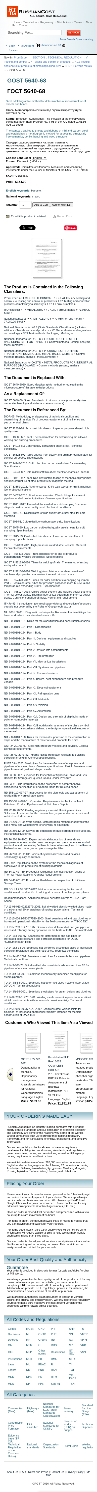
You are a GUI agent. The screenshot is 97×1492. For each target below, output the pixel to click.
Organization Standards (50, 1446)
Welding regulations (88, 1446)
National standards (15, 318)
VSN (83, 1352)
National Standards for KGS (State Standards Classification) (40, 327)
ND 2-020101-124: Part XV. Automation (27, 710)
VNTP (84, 1334)
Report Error (64, 216)
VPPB (83, 1339)
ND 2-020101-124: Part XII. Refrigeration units (31, 693)
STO (72, 1358)
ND (28, 1369)
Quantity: (12, 204)
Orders (42, 1339)
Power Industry (69, 1410)
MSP (29, 1352)
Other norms (42, 1352)
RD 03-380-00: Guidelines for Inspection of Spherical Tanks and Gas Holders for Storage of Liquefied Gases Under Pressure (45, 776)
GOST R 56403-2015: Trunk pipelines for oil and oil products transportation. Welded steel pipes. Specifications (40, 555)
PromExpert (21, 57)
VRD (83, 1345)
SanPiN (55, 1383)
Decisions (14, 1334)
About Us (12, 1471)
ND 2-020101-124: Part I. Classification (27, 626)
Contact (23, 25)
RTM (54, 1376)
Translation (30, 22)
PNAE (42, 1364)
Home (16, 22)
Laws (11, 1364)
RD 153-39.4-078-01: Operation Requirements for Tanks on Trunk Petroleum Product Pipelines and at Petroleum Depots (44, 803)
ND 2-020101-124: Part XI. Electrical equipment (32, 687)
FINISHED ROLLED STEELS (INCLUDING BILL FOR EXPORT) (41, 340)
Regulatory (46, 22)
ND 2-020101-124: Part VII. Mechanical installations (35, 661)
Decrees (13, 1339)
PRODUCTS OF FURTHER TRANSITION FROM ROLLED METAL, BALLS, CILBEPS (41, 352)
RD (53, 1339)
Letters (12, 1369)
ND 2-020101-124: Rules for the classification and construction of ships (47, 620)
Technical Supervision (89, 1426)
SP (71, 1345)
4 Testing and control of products (51, 61)
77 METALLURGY (34, 309)
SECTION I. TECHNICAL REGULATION (57, 57)
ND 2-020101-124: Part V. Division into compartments (36, 649)
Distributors (64, 22)
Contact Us (57, 1471)
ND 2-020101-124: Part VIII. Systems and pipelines (34, 667)
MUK (29, 1358)
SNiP (72, 1328)
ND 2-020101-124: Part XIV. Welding (26, 704)
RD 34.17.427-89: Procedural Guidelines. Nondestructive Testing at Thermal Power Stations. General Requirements (44, 873)
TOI (71, 1369)
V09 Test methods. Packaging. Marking (46, 333)
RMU (54, 1358)
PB (40, 1358)
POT (41, 1376)
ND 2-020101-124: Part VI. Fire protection (29, 655)
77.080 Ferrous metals (61, 309)
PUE (53, 1334)
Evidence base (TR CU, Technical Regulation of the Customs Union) (14, 1446)
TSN (72, 1383)
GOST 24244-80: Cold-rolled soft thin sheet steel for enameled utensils (46, 471)
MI (27, 1334)
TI (70, 1364)
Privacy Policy (75, 1471)
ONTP (42, 1334)
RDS (54, 1345)
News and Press (38, 1471)
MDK (11, 1376)
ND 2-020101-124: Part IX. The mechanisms (31, 673)
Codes (12, 1328)
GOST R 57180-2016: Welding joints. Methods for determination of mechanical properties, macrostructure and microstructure (44, 573)
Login (12, 45)
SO (71, 1339)
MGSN (30, 1328)
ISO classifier (12, 309)
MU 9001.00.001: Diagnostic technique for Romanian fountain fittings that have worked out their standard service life (47, 614)
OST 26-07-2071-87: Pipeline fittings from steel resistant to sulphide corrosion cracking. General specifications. (44, 756)
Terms (78, 22)
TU (82, 1328)
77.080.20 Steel (13, 321)
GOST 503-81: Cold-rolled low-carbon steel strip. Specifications (42, 521)
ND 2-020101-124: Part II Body (22, 632)
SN (71, 1334)
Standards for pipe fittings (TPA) (88, 1410)
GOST (12, 1352)
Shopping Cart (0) (51, 45)
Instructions (15, 1358)
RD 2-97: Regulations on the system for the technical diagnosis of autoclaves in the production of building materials (43, 864)
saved (13, 50)
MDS (11, 1383)
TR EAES (72, 1377)
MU (28, 1364)
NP (28, 1383)
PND (41, 1369)
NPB (29, 1376)
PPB (41, 1383)
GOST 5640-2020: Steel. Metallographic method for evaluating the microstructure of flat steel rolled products (43, 386)
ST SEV (71, 1352)
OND (41, 1328)
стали (35, 196)
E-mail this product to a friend (28, 216)
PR (53, 1328)
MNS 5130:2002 (85, 1059)
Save (72, 228)
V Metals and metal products (32, 330)
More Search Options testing (76, 39)
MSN (29, 1345)
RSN (54, 1369)
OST (41, 1345)
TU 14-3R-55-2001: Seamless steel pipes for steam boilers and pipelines (47, 991)
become (36, 190)
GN (10, 1345)
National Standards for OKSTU (22, 338)
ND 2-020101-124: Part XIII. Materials (26, 699)
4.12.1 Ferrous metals (78, 65)
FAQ (23, 1471)
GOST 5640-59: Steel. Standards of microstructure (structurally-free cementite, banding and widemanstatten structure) (45, 402)
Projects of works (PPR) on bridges (70, 1426)
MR (28, 1339)
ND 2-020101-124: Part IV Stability (24, 644)
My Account (27, 45)
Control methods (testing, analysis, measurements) (44, 355)
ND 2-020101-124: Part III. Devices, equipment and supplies (40, 638)
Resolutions (58, 1352)
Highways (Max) (33, 1410)
